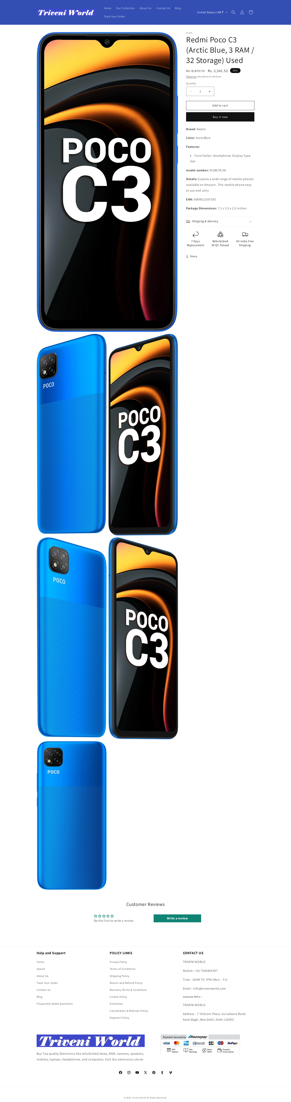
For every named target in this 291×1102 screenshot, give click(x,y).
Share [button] (193, 256)
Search (41, 969)
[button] (233, 12)
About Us (42, 976)
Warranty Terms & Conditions (128, 990)
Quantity (191, 83)
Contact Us (44, 990)
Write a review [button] (177, 918)
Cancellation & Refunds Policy (129, 1011)
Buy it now (220, 117)
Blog (39, 997)
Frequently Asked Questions (55, 1003)
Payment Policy (119, 1017)
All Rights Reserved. (156, 1097)
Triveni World (139, 1097)
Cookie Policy (118, 997)
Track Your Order (47, 983)
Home (40, 962)
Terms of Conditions (122, 969)
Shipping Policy (119, 976)
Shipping (191, 76)
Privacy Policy (118, 962)
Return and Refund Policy (126, 983)
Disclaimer (116, 1003)
